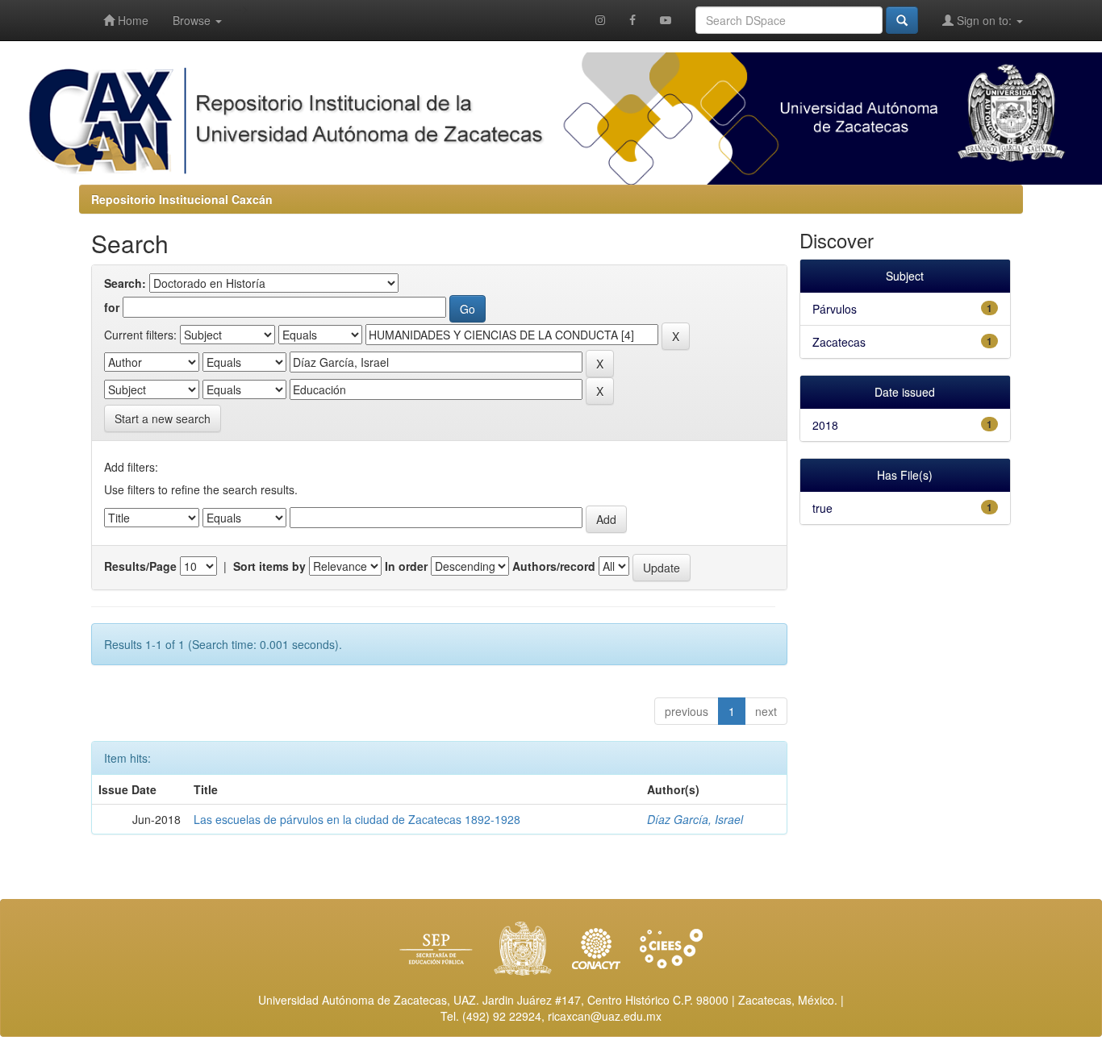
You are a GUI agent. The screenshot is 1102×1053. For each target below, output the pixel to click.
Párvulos (834, 309)
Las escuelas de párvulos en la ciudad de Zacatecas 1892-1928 (357, 819)
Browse (193, 20)
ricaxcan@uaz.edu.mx (605, 1016)
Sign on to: (984, 20)
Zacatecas (839, 342)
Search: (125, 283)
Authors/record (553, 566)
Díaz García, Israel (695, 819)
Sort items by (269, 566)
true (822, 508)
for (111, 307)
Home (131, 20)
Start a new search (163, 418)
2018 (825, 425)
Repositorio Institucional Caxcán (182, 199)
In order (406, 566)
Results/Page (140, 566)
